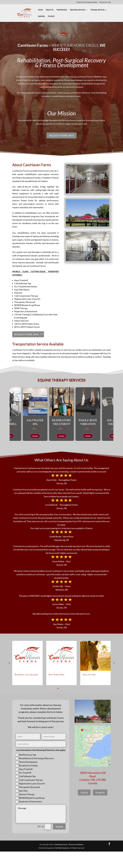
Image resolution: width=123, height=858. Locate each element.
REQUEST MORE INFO (61, 135)
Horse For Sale (89, 674)
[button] (114, 663)
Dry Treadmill (25, 772)
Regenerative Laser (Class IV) (32, 783)
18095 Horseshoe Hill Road (93, 774)
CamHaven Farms (61, 844)
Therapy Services (98, 10)
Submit (59, 826)
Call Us (84, 792)
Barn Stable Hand (56, 674)
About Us (49, 10)
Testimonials (61, 10)
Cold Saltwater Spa (27, 776)
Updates (41, 16)
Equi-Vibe (23, 790)
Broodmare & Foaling (28, 765)
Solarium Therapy (26, 794)
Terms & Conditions (76, 844)
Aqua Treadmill (25, 769)
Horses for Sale (105, 2)
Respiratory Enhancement (30, 801)
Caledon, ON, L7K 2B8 (92, 779)
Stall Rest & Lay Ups (27, 755)
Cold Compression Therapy (31, 780)
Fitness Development (28, 762)
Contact (51, 16)
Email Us (100, 792)
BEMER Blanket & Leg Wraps (32, 798)
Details (35, 436)
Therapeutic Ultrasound (29, 787)
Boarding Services (77, 10)
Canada (92, 783)
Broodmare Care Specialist (26, 674)
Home (40, 10)
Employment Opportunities (87, 2)
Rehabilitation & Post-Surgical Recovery (36, 758)
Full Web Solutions (62, 848)
